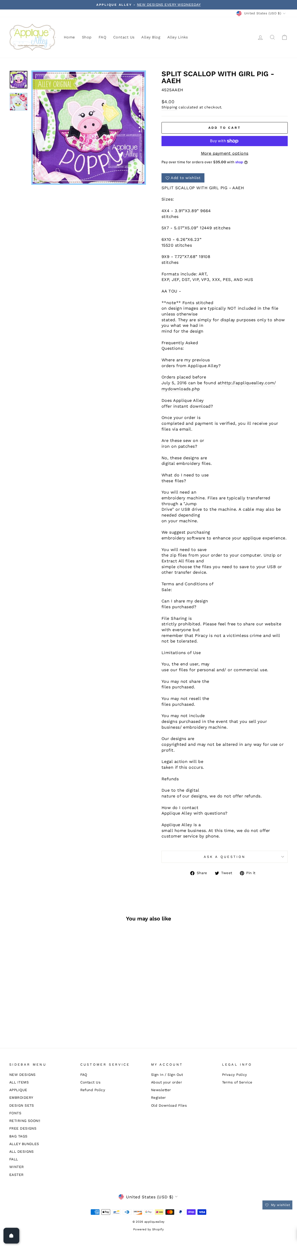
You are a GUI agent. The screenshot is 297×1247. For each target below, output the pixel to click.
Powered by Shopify (148, 1229)
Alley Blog (150, 37)
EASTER (16, 1175)
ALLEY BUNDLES (24, 1144)
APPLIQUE (18, 1090)
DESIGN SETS (21, 1105)
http (226, 382)
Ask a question (224, 857)
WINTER (16, 1167)
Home (69, 37)
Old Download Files (169, 1105)
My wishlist (280, 1205)
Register (158, 1098)
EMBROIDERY (21, 1098)
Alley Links (177, 37)
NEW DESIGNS (22, 1075)
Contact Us (124, 37)
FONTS (15, 1113)
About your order (166, 1082)
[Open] (11, 1236)
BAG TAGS (18, 1136)
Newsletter (161, 1090)
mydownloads (176, 388)
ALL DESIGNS (21, 1151)
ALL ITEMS (19, 1082)
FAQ (102, 37)
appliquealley (250, 382)
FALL (13, 1159)
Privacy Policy (234, 1075)
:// (233, 382)
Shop (87, 37)
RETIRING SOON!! (24, 1121)
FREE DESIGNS (22, 1128)
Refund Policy (92, 1090)
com (269, 382)
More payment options (225, 153)
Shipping (169, 107)
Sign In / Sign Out (167, 1075)
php (196, 388)
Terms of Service (237, 1082)
